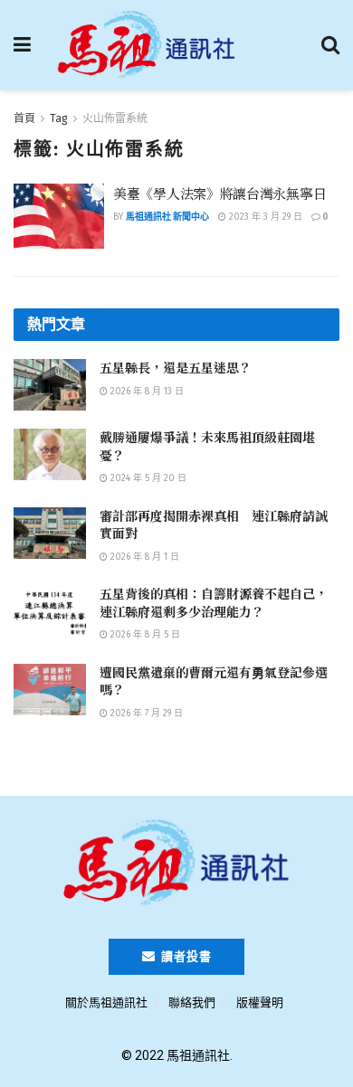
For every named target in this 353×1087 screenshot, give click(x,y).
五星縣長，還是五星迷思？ (176, 367)
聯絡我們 (191, 1002)
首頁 (24, 118)
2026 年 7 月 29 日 (145, 713)
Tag (59, 118)
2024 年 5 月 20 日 (147, 478)
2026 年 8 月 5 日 (144, 634)
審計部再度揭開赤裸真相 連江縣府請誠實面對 (214, 524)
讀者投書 (184, 956)
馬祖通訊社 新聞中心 (167, 217)
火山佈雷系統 (115, 118)
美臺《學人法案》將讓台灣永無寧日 (219, 193)
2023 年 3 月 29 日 (264, 217)
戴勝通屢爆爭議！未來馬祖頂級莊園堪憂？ (207, 446)
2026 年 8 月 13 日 (146, 391)
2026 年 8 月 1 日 (143, 557)
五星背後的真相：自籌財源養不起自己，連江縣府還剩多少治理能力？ (214, 602)
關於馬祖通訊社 (106, 1002)
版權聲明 (259, 1002)
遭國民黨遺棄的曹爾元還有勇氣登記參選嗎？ (214, 681)
